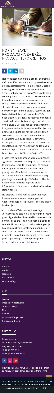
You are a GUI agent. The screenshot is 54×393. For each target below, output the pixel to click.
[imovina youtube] (15, 360)
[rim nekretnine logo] (7, 4)
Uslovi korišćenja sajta (12, 317)
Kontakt (6, 313)
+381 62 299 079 (10, 350)
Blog (4, 310)
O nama (5, 299)
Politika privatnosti (11, 321)
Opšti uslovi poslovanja (13, 302)
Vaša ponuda (8, 277)
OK (44, 388)
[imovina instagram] (10, 360)
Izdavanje (6, 273)
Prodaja (6, 270)
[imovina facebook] (4, 360)
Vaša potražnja (9, 281)
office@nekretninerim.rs (13, 353)
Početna (6, 266)
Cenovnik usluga (9, 306)
